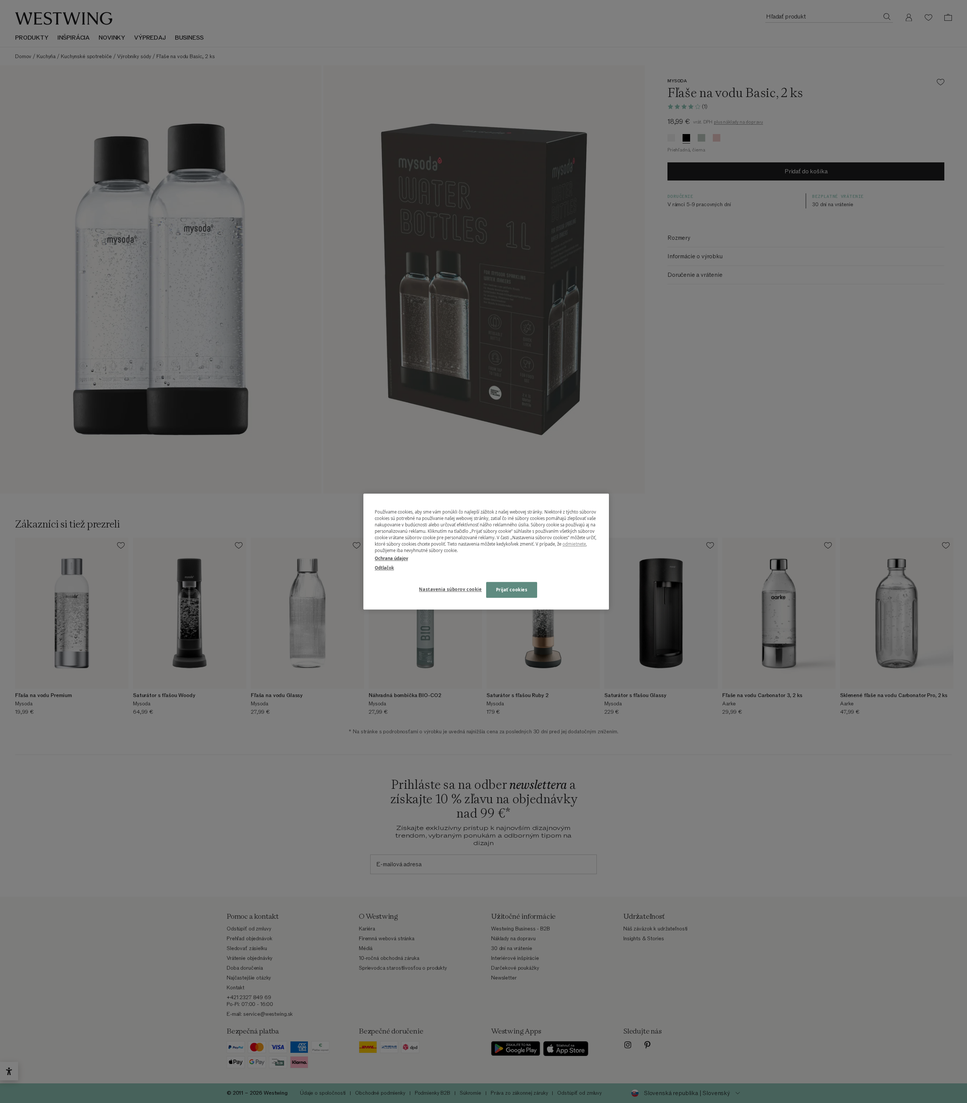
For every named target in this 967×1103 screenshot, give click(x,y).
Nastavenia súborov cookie (450, 589)
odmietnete (574, 544)
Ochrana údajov (391, 558)
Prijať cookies (512, 589)
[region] (486, 551)
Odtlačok (384, 568)
